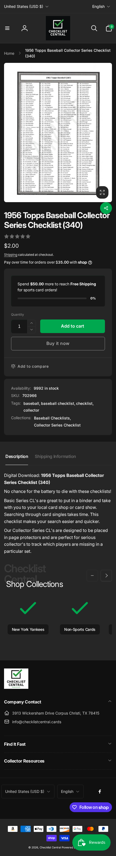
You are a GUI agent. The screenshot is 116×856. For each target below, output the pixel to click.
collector (31, 410)
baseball (31, 403)
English (98, 6)
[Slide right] (106, 575)
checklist (84, 403)
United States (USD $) (23, 6)
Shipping (10, 255)
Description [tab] (16, 456)
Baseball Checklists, (52, 418)
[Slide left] (92, 575)
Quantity (17, 314)
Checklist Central (50, 847)
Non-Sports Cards (79, 629)
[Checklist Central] (16, 687)
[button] (7, 28)
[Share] (106, 208)
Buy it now (58, 343)
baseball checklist (57, 403)
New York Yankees (28, 629)
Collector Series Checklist (57, 425)
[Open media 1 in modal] (58, 132)
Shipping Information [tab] (55, 456)
